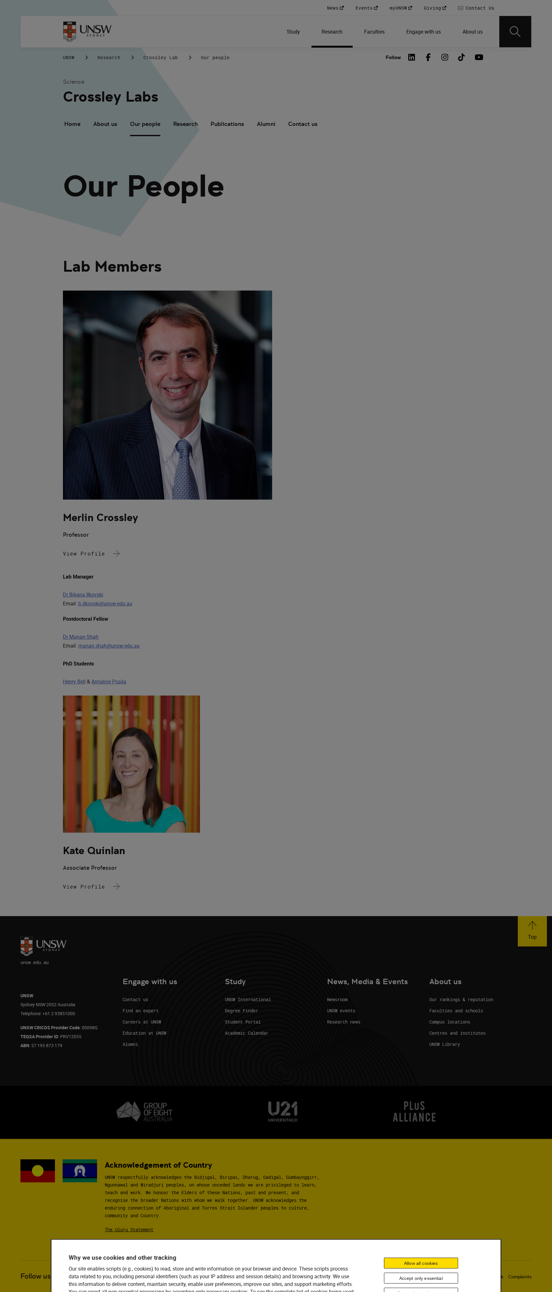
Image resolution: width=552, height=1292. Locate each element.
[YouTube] (478, 57)
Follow (393, 57)
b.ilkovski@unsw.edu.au (105, 603)
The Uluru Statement (129, 1229)
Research (108, 57)
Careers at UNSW (142, 1022)
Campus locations (449, 1022)
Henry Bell (74, 681)
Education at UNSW (144, 1033)
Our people (145, 124)
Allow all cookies (421, 1263)
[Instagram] (445, 57)
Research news (343, 1022)
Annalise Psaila (108, 681)
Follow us (35, 1276)
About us (105, 124)
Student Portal (243, 1022)
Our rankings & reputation (461, 999)
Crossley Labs (110, 96)
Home (72, 124)
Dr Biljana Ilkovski (83, 594)
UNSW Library (444, 1044)
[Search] (515, 31)
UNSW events (341, 1011)
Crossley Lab (160, 57)
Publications (227, 124)
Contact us (303, 124)
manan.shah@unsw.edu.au (109, 645)
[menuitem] (294, 32)
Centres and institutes (457, 1033)
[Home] (87, 31)
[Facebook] (428, 57)
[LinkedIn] (411, 57)
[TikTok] (461, 57)
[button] (532, 931)
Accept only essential (421, 1278)
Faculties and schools (456, 1011)
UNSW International (248, 999)
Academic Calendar (246, 1033)
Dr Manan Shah (80, 636)
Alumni (266, 124)
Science (73, 81)
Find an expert (140, 1011)
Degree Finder (241, 1011)
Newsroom (337, 999)
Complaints (520, 1276)
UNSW (68, 57)
